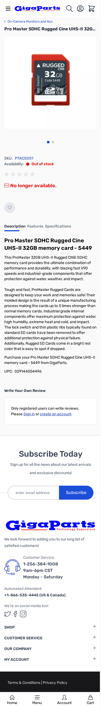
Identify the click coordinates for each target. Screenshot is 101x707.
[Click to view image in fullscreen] (50, 83)
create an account (55, 414)
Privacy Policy (55, 682)
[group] (20, 174)
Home (12, 703)
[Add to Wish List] (9, 207)
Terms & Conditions (24, 682)
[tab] (15, 228)
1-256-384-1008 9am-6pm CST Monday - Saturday (43, 570)
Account (64, 703)
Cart (90, 703)
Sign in (29, 414)
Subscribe (76, 492)
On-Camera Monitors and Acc (28, 21)
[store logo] (40, 8)
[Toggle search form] (69, 9)
